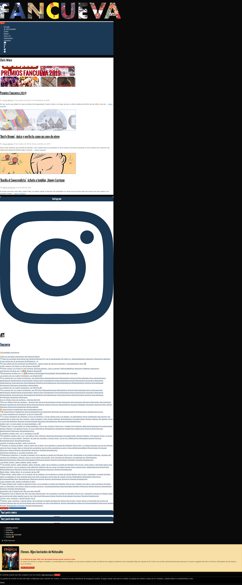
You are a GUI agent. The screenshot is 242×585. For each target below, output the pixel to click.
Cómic (6, 31)
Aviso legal (9, 532)
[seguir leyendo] (40, 150)
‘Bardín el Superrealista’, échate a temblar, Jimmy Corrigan (32, 180)
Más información (48, 575)
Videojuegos (8, 38)
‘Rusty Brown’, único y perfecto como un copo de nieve (30, 137)
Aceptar (57, 575)
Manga (6, 34)
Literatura (7, 40)
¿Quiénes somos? (12, 528)
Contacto (9, 530)
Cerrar (2, 582)
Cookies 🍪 (10, 537)
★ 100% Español (10, 29)
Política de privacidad (13, 534)
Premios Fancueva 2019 (13, 93)
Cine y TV (7, 36)
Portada (7, 27)
